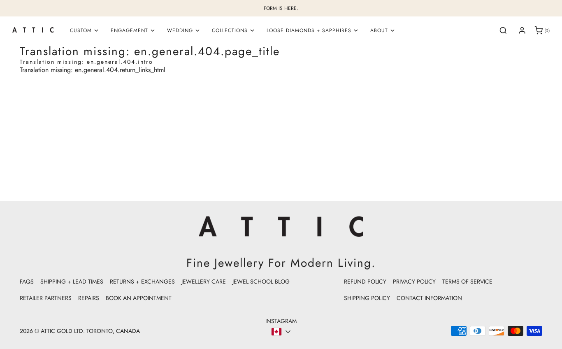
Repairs (88, 298)
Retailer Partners (46, 298)
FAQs (27, 281)
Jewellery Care (203, 281)
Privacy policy (414, 281)
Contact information (429, 298)
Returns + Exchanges (142, 281)
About (379, 30)
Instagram (281, 321)
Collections (230, 30)
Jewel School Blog (261, 281)
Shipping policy (367, 298)
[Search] (503, 30)
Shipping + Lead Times (71, 281)
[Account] (522, 30)
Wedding (180, 30)
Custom (81, 30)
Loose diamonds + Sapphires (309, 30)
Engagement (129, 30)
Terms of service (467, 281)
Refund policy (365, 281)
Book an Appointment (139, 298)
